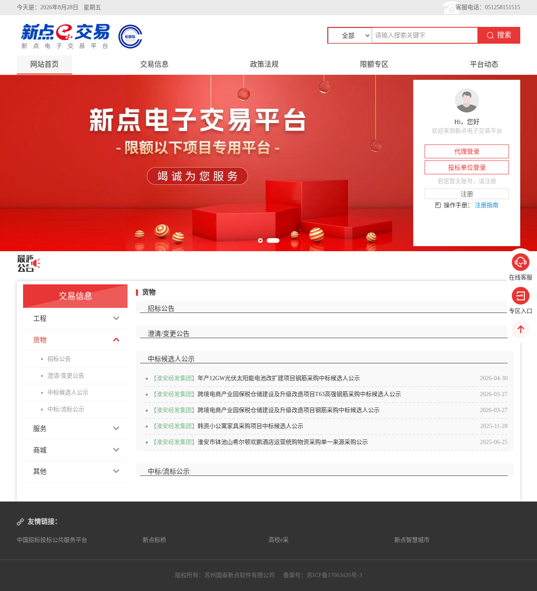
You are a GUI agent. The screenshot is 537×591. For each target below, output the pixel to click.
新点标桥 (154, 540)
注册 (467, 194)
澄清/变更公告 (65, 376)
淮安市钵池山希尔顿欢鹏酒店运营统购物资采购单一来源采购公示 (283, 442)
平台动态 (484, 64)
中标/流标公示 (65, 409)
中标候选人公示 (68, 392)
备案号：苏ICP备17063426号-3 (322, 575)
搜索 (504, 35)
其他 (40, 471)
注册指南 (486, 205)
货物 (40, 340)
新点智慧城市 (412, 540)
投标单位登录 (467, 167)
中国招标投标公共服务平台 (52, 540)
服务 (40, 428)
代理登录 (467, 151)
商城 (40, 450)
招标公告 (59, 359)
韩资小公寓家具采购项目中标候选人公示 (250, 426)
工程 (40, 318)
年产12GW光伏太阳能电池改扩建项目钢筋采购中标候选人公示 (279, 378)
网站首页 (44, 64)
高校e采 (278, 540)
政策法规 (264, 64)
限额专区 (374, 64)
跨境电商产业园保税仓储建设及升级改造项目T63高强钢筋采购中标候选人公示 (299, 394)
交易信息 (154, 64)
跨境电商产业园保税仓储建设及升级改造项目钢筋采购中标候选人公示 (289, 410)
